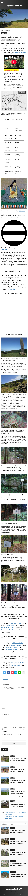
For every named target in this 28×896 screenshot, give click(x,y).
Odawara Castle (16, 645)
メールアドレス (6, 714)
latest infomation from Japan (14, 891)
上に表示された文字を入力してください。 (12, 734)
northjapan (5, 679)
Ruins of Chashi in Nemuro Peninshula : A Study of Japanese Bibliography (17, 794)
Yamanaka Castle (11, 649)
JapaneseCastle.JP (14, 6)
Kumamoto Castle (11, 647)
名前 (3, 708)
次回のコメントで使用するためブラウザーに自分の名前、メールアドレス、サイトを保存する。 (13, 728)
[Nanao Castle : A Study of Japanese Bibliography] (15, 672)
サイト (3, 721)
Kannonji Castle (16, 623)
